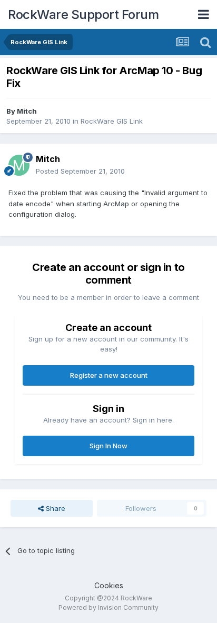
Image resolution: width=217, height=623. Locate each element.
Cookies (108, 585)
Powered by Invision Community (108, 607)
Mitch (27, 111)
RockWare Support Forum (83, 14)
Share (54, 508)
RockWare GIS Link (112, 121)
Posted (80, 171)
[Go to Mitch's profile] (18, 165)
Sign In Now (108, 445)
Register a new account (108, 375)
